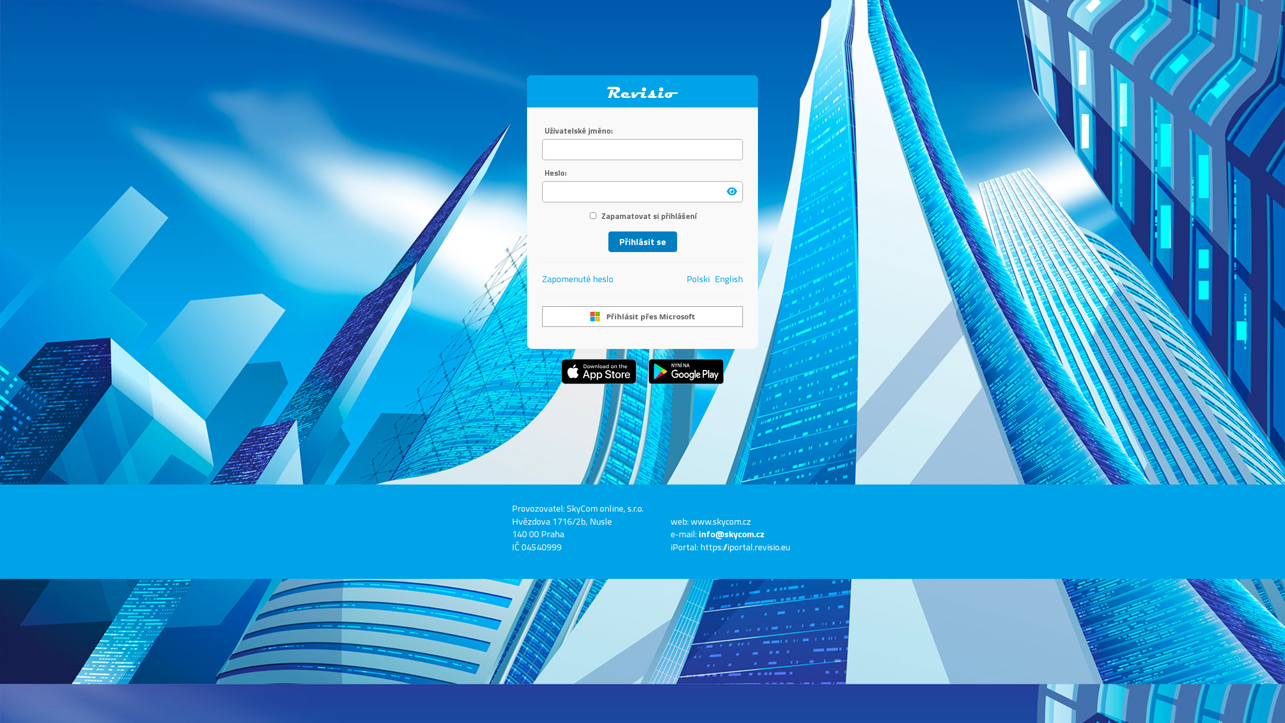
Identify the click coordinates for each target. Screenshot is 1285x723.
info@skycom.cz (731, 534)
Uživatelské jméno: (579, 131)
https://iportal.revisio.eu (745, 547)
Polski (698, 279)
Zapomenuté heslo (577, 279)
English (729, 279)
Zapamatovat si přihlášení (649, 216)
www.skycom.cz (721, 521)
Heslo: (556, 173)
